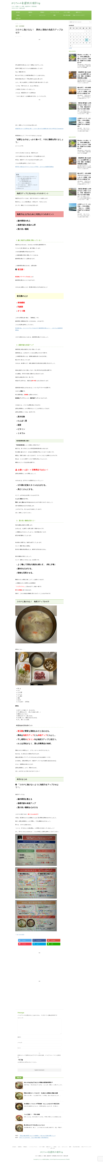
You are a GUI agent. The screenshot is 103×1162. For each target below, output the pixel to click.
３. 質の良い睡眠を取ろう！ (26, 183)
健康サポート (79, 12)
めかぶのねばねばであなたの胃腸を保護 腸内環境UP (38, 1082)
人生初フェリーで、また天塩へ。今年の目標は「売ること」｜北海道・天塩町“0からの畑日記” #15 (84, 122)
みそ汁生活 (21, 934)
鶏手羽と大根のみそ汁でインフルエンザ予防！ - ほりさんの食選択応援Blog (34, 166)
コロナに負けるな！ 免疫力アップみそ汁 (27, 184)
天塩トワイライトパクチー (79, 15)
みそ (30, 15)
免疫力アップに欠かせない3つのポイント (27, 176)
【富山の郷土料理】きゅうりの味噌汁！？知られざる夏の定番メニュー (37, 1135)
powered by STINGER (65, 1159)
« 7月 (70, 48)
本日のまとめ (20, 188)
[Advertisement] (39, 52)
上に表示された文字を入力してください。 (28, 1062)
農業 (54, 15)
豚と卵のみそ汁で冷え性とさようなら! (35, 1125)
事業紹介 (42, 12)
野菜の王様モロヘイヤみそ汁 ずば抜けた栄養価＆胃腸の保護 (41, 1093)
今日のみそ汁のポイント (25, 186)
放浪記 (18, 15)
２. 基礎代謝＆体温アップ (25, 180)
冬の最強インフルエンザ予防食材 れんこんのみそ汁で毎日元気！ (42, 1103)
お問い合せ (18, 18)
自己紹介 (18, 12)
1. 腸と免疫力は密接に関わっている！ (28, 178)
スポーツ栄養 (67, 12)
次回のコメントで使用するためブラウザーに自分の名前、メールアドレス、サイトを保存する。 (39, 1056)
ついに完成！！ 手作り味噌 (32, 1114)
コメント (20, 1017)
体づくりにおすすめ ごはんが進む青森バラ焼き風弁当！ (34, 1137)
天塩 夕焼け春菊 (66, 15)
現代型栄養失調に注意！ (27, 181)
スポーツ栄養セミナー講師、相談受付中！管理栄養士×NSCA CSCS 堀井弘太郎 (51, 1155)
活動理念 (30, 12)
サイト (19, 1048)
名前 (19, 1037)
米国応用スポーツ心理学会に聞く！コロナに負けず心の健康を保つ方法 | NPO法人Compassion (39, 128)
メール (20, 1042)
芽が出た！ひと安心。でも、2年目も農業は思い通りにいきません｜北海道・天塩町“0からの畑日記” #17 (84, 58)
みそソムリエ (42, 15)
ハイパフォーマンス (54, 12)
